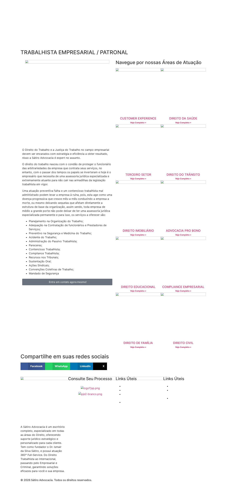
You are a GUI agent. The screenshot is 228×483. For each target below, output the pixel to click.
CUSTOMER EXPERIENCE (138, 118)
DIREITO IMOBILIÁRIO (138, 230)
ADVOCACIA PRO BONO (183, 230)
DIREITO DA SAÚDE (183, 118)
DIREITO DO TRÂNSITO (183, 174)
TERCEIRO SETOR (138, 174)
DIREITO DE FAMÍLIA (138, 343)
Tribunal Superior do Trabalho (141, 390)
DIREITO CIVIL (183, 343)
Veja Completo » (138, 122)
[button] (33, 366)
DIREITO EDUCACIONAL (138, 287)
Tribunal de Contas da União (188, 386)
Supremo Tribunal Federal (138, 386)
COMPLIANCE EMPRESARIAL (183, 287)
